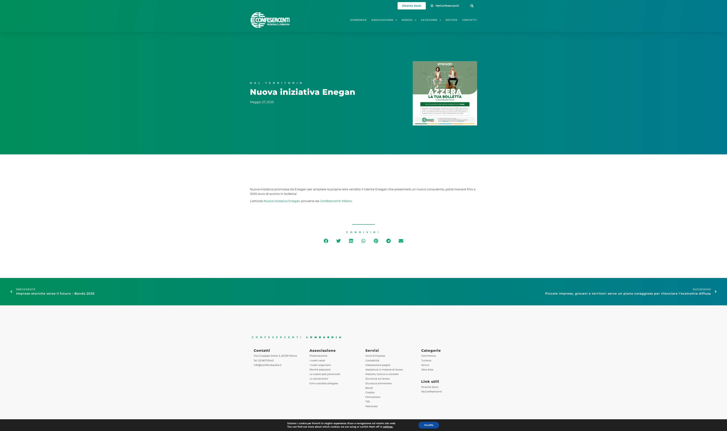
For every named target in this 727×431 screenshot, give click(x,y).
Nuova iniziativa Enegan (282, 201)
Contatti (469, 20)
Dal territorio (277, 83)
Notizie (452, 20)
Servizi (407, 20)
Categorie (429, 20)
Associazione (382, 20)
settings (388, 427)
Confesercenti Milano (336, 201)
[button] (472, 6)
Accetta (428, 425)
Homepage (358, 20)
